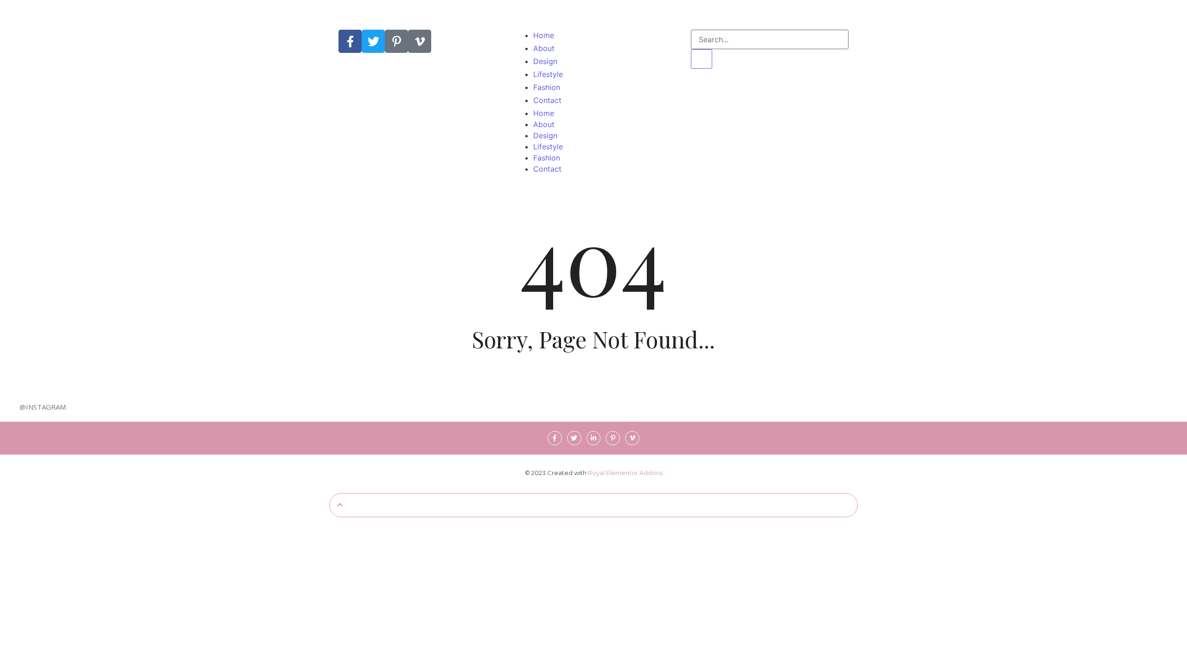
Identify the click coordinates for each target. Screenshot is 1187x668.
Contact (547, 168)
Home (543, 113)
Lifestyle (548, 146)
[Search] (701, 59)
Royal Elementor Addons (625, 472)
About (544, 124)
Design (545, 135)
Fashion (546, 157)
